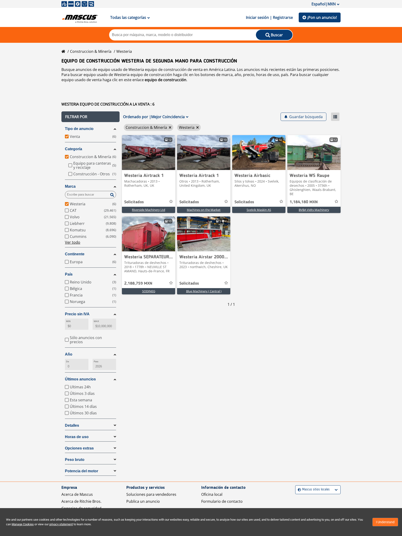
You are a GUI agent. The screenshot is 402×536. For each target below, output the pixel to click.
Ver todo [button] (72, 242)
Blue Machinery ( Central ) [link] (203, 291)
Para (96, 361)
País (69, 274)
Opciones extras (79, 448)
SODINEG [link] (148, 291)
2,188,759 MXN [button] (138, 283)
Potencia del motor (81, 471)
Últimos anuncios (80, 379)
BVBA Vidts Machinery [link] (314, 210)
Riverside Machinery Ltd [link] (148, 210)
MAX (96, 321)
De (67, 361)
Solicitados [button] (134, 202)
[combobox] (298, 490)
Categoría (73, 149)
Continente (74, 254)
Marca (70, 186)
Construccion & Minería (90, 51)
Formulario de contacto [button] (222, 501)
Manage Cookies (23, 524)
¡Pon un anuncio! (322, 17)
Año (68, 354)
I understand (385, 522)
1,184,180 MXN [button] (304, 202)
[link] (148, 152)
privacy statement (61, 524)
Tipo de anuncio (79, 129)
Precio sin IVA (77, 314)
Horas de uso (77, 437)
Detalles (72, 425)
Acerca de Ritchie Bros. (81, 501)
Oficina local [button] (211, 494)
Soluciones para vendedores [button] (151, 494)
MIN (68, 321)
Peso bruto (74, 460)
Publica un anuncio (143, 501)
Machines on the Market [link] (204, 210)
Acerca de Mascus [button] (77, 494)
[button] (90, 116)
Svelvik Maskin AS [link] (259, 210)
